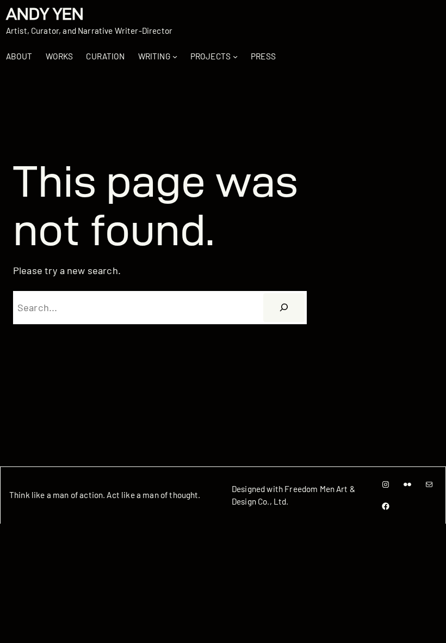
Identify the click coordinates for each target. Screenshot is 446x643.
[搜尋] (284, 307)
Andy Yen (45, 14)
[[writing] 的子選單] (174, 56)
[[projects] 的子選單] (235, 56)
